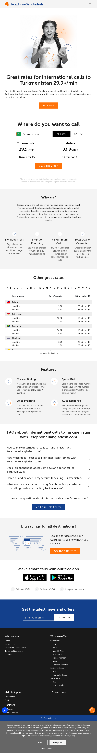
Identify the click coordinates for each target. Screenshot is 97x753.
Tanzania (16, 326)
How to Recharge (60, 675)
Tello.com (9, 709)
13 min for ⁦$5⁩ (84, 330)
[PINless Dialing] (9, 381)
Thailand (16, 338)
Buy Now (48, 105)
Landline (16, 306)
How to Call (57, 654)
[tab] (7, 287)
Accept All (57, 742)
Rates (55, 647)
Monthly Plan (58, 651)
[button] (90, 4)
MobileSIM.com (11, 712)
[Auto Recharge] (54, 403)
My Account (10, 644)
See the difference (65, 551)
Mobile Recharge (57, 668)
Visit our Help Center (48, 507)
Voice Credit (55, 641)
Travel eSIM (55, 678)
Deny (39, 742)
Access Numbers (59, 658)
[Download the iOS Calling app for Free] (35, 577)
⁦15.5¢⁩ (59, 309)
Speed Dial (68, 379)
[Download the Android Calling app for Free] (62, 577)
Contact (8, 700)
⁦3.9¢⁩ (60, 306)
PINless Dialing (26, 379)
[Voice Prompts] (9, 403)
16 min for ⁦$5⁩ (84, 318)
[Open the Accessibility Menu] (5, 710)
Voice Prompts (26, 400)
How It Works (58, 685)
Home (7, 641)
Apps (55, 661)
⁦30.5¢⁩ (59, 318)
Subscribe (64, 617)
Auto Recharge (71, 400)
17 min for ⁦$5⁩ (84, 321)
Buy (54, 644)
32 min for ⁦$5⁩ (84, 309)
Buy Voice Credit (48, 165)
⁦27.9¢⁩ (59, 321)
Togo (14, 350)
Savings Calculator (60, 664)
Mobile (15, 309)
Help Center (10, 696)
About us (8, 654)
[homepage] (46, 4)
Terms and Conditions (14, 651)
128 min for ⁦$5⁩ (83, 306)
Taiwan (15, 302)
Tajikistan (16, 314)
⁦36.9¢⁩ (59, 330)
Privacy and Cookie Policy (15, 647)
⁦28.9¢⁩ (59, 333)
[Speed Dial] (54, 381)
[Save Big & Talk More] (27, 543)
